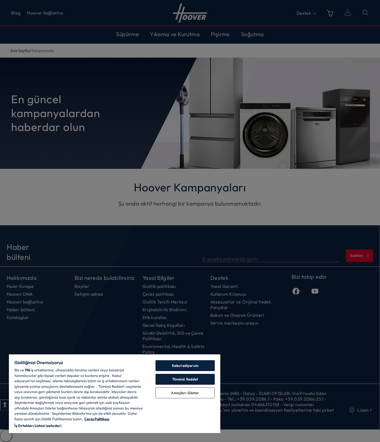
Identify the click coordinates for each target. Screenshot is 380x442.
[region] (114, 393)
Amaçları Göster (185, 393)
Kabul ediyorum (185, 365)
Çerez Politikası (96, 419)
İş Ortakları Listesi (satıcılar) (37, 425)
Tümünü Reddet (185, 379)
